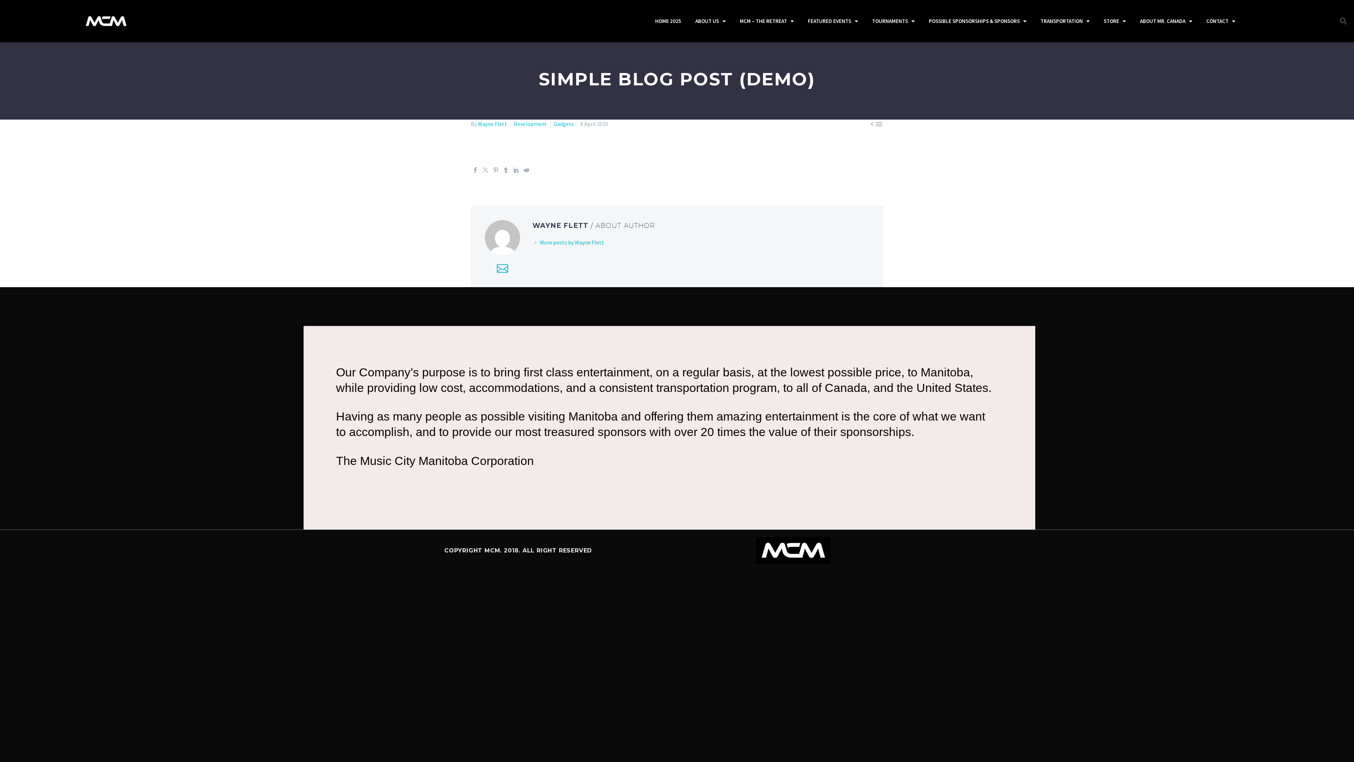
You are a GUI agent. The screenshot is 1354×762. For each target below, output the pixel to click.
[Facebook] (475, 170)
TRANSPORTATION (1062, 21)
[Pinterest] (496, 170)
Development (530, 123)
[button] (1343, 21)
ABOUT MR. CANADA (1162, 21)
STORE (1111, 21)
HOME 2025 (668, 21)
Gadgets (564, 123)
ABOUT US (707, 21)
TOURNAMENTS (890, 21)
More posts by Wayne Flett (572, 242)
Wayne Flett (492, 123)
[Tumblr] (506, 170)
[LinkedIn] (516, 170)
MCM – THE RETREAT (763, 21)
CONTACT (1217, 21)
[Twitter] (485, 170)
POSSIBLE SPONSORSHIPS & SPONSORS (974, 21)
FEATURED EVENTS (829, 21)
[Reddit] (526, 170)
